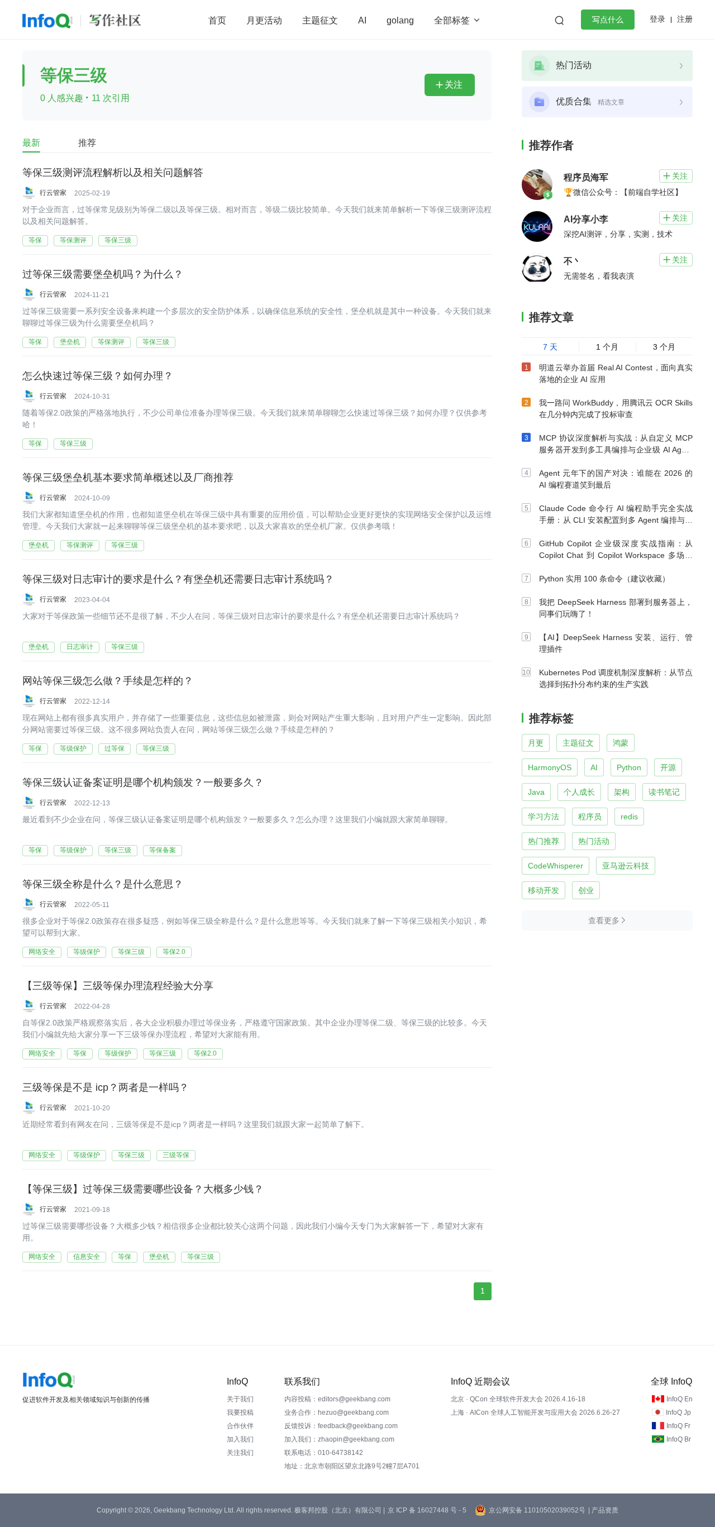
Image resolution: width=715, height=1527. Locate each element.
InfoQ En (679, 1399)
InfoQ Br (678, 1439)
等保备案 (162, 850)
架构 (622, 792)
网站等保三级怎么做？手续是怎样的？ (107, 680)
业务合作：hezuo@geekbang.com (336, 1412)
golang (400, 20)
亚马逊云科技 (625, 865)
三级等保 (176, 1155)
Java (536, 792)
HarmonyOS (549, 767)
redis (629, 816)
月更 (536, 742)
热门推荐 (543, 841)
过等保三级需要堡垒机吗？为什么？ (102, 274)
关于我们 (240, 1399)
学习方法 (543, 816)
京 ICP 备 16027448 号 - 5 (427, 1510)
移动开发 (543, 890)
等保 (35, 240)
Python (629, 767)
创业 (586, 890)
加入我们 (240, 1439)
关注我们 (240, 1453)
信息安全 (86, 1257)
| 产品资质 (603, 1510)
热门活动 (593, 841)
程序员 (590, 816)
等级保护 (73, 748)
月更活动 (264, 20)
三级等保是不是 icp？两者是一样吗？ (105, 1087)
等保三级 (117, 240)
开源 (668, 767)
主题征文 (320, 20)
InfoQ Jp (678, 1412)
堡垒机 (70, 342)
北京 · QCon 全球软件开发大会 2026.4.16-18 (518, 1399)
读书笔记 (664, 792)
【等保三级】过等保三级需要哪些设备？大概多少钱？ (143, 1189)
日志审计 (79, 647)
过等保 (114, 748)
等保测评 (73, 240)
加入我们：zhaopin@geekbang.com (339, 1439)
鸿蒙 (620, 742)
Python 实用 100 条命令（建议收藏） (604, 578)
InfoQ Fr (678, 1426)
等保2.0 (174, 952)
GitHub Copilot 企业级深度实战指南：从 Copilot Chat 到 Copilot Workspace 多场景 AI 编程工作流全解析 (616, 555)
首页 (217, 20)
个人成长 (579, 792)
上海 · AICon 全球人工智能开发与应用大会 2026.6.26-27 (535, 1412)
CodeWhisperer (555, 865)
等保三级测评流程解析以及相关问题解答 (112, 172)
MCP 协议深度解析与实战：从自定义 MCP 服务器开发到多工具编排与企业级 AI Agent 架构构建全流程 (616, 449)
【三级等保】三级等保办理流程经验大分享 (117, 985)
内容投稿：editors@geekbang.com (337, 1399)
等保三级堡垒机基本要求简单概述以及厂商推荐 (127, 477)
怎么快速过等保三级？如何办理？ (97, 375)
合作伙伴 (240, 1426)
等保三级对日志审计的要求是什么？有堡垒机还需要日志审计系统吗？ (178, 579)
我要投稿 (240, 1412)
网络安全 (41, 952)
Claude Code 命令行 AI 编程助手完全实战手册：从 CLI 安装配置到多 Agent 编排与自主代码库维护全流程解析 (616, 520)
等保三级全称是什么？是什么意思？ (102, 884)
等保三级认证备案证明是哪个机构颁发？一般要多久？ (143, 782)
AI (362, 20)
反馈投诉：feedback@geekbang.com (341, 1426)
